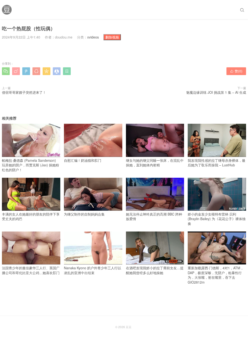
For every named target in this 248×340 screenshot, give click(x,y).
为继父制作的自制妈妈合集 (84, 214)
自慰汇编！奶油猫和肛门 (82, 160)
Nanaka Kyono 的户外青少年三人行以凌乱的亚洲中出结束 (92, 270)
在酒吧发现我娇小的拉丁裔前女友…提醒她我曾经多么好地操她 (155, 270)
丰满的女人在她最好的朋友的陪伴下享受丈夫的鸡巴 (31, 216)
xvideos (93, 37)
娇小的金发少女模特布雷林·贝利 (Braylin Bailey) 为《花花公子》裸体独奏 (217, 219)
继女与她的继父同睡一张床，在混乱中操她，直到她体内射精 (155, 162)
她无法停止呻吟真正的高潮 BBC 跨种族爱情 (154, 216)
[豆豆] (7, 10)
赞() (236, 71)
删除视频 (112, 37)
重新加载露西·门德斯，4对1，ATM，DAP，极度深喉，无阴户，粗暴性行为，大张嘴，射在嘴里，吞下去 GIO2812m (216, 275)
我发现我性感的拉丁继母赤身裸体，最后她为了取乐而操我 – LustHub (216, 162)
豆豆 (129, 327)
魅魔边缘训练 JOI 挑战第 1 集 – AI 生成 (216, 92)
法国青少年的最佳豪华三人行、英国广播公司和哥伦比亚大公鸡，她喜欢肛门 (31, 270)
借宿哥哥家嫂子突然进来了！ (24, 92)
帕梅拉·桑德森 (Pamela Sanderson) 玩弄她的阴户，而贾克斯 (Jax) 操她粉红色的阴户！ (30, 165)
